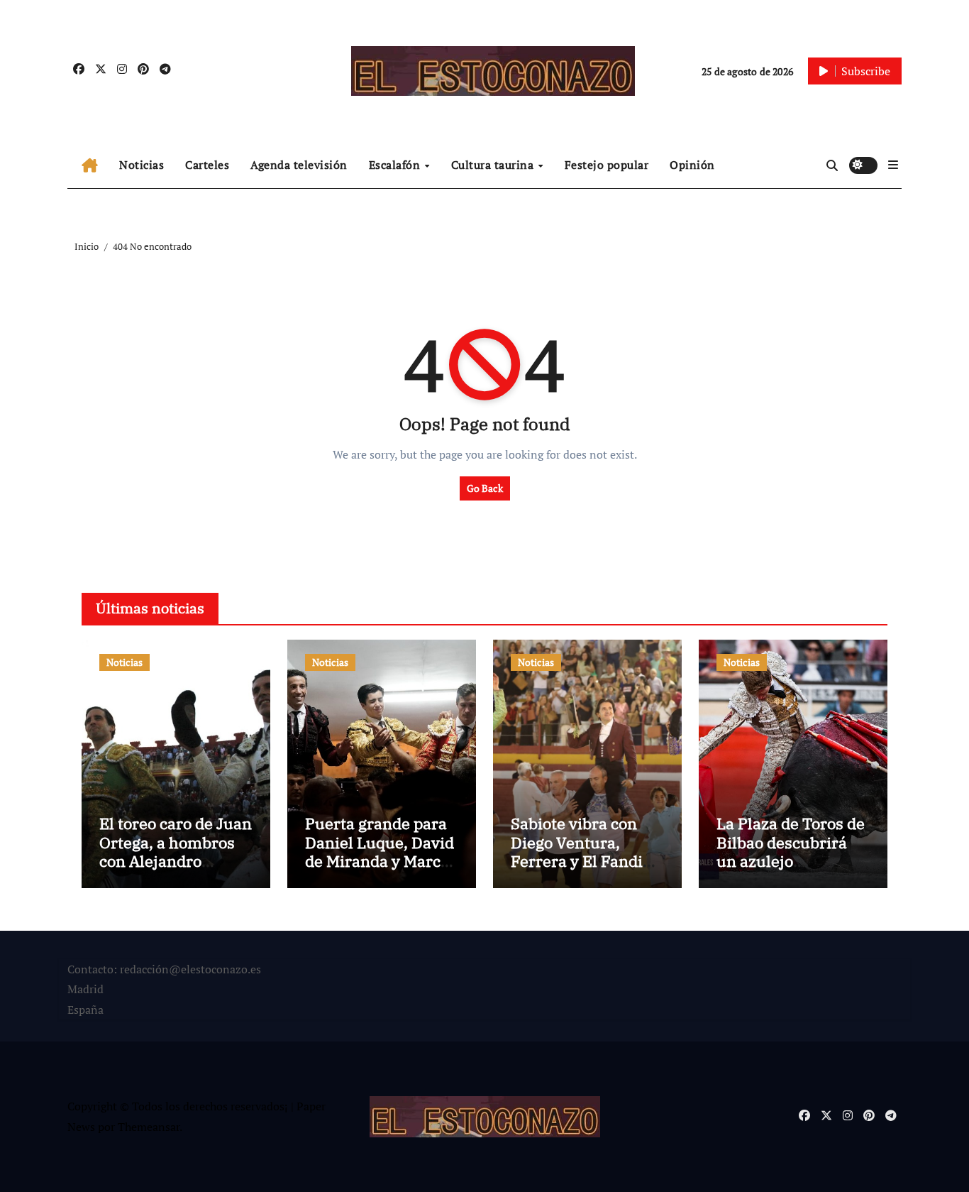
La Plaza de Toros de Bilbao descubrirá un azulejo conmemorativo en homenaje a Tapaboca (790, 870)
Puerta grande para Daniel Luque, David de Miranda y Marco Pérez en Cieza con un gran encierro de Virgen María (379, 870)
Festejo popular (607, 165)
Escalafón (396, 165)
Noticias (141, 165)
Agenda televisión (299, 165)
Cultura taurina (494, 165)
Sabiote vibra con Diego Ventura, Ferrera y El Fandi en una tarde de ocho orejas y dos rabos (587, 861)
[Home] (90, 165)
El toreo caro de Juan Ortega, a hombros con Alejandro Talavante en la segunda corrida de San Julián (175, 870)
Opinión (692, 165)
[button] (893, 165)
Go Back (485, 488)
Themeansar (148, 1126)
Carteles (207, 165)
